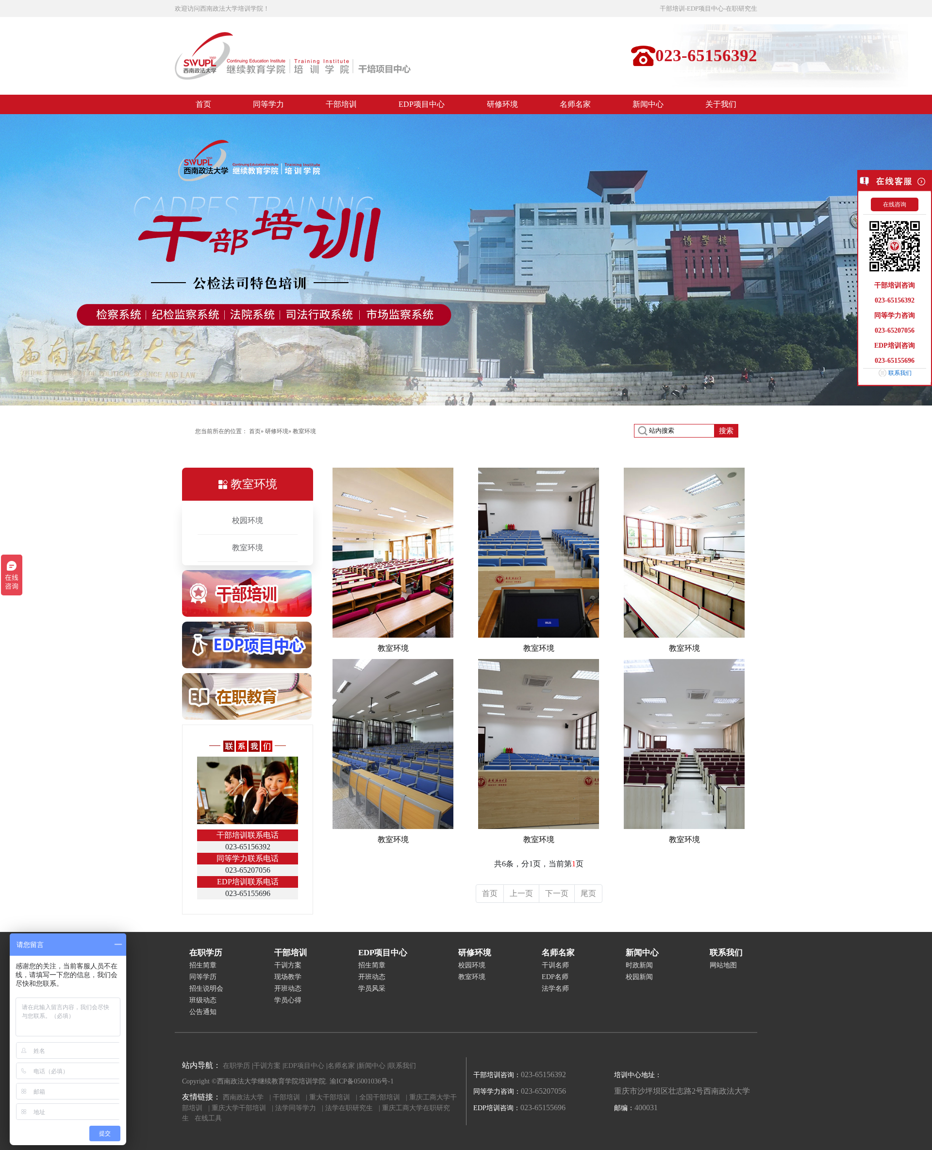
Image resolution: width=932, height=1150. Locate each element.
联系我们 (900, 373)
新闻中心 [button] (648, 104)
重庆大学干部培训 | (242, 1108)
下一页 (556, 893)
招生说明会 (206, 988)
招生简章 (202, 965)
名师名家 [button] (575, 104)
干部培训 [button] (341, 104)
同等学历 (202, 977)
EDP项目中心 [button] (422, 104)
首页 (205, 107)
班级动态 (202, 1000)
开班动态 (287, 988)
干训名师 (555, 965)
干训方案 (287, 965)
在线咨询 (894, 204)
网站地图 (723, 965)
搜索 (726, 431)
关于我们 (720, 104)
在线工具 (208, 1118)
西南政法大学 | (247, 1097)
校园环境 (247, 520)
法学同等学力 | (299, 1108)
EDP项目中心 (305, 1065)
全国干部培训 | (383, 1097)
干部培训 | (290, 1097)
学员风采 (371, 988)
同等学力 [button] (268, 104)
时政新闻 (639, 965)
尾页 (588, 893)
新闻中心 (372, 1065)
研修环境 (276, 431)
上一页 (521, 893)
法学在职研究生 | (352, 1108)
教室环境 (247, 547)
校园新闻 (639, 977)
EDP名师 (555, 977)
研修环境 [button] (502, 104)
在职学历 (237, 1065)
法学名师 (555, 988)
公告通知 (202, 1011)
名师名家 (342, 1065)
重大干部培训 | (333, 1097)
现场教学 (287, 977)
